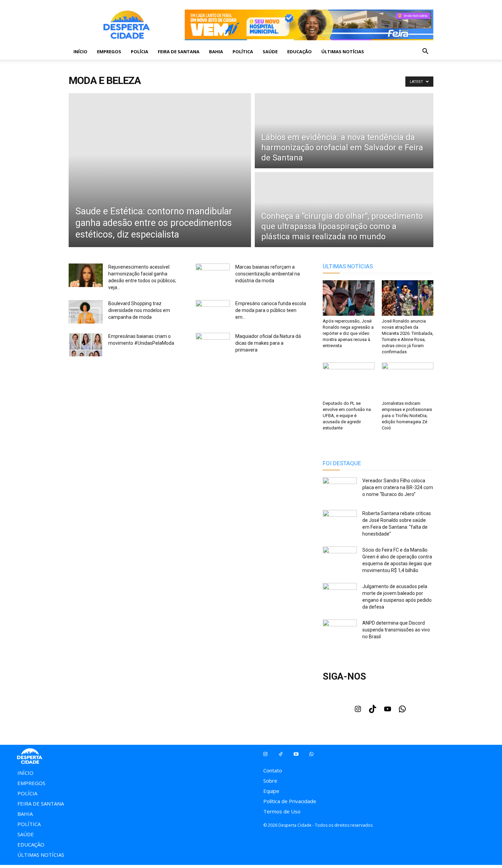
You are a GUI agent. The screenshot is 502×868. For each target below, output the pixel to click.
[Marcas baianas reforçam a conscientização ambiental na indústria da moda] (213, 275)
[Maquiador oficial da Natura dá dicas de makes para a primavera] (213, 345)
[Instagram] (358, 711)
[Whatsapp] (311, 754)
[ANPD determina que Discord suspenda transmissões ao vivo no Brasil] (340, 631)
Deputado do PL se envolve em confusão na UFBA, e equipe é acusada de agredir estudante (347, 415)
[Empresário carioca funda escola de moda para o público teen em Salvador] (213, 312)
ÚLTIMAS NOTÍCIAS (342, 51)
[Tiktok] (281, 754)
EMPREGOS (109, 51)
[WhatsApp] (402, 711)
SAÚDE (270, 51)
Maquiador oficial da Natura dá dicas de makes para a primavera (268, 343)
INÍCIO (80, 51)
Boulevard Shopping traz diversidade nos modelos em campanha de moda (139, 310)
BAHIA (216, 51)
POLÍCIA (139, 51)
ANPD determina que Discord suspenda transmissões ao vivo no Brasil (396, 629)
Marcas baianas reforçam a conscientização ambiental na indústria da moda (267, 273)
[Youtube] (388, 711)
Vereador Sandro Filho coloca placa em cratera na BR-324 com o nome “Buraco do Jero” (397, 487)
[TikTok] (372, 711)
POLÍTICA (243, 51)
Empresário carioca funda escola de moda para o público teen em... (270, 310)
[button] (425, 51)
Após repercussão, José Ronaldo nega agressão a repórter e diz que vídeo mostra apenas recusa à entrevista (348, 333)
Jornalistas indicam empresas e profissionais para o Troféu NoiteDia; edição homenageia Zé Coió (407, 415)
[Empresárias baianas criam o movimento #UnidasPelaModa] (86, 345)
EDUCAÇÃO (299, 51)
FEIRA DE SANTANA (178, 51)
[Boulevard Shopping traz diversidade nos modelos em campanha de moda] (86, 312)
